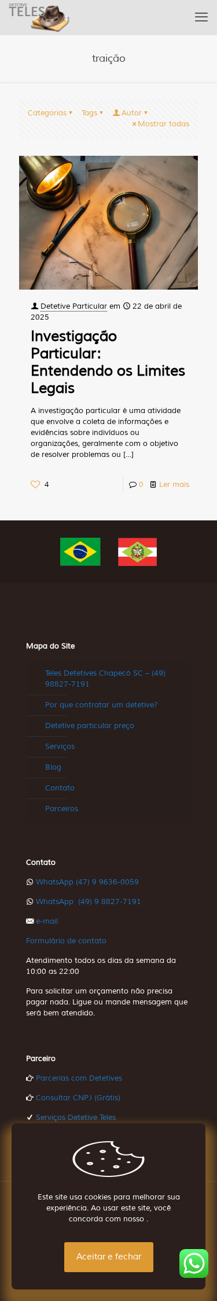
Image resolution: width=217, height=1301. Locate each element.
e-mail (47, 921)
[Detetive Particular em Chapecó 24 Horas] (39, 17)
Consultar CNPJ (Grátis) (78, 1098)
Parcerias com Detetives (79, 1078)
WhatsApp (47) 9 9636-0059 (87, 882)
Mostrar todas (163, 124)
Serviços (60, 746)
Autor (132, 113)
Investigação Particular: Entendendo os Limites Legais (108, 362)
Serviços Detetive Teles (76, 1117)
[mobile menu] (201, 17)
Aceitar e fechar (108, 1256)
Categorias (47, 113)
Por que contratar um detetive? (101, 705)
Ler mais (174, 484)
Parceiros (61, 808)
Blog (53, 767)
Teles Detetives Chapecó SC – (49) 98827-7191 (105, 679)
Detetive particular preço (89, 725)
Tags (89, 113)
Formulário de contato (66, 941)
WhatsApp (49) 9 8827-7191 (88, 901)
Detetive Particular (74, 306)
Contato (60, 788)
